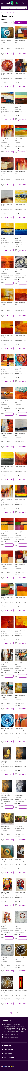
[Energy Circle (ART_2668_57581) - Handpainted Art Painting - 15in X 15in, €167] (7, 851)
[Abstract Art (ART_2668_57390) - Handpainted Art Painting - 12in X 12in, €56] (21, 622)
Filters (20, 22)
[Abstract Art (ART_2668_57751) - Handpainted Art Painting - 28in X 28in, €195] (7, 720)
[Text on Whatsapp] (16, 2)
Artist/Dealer (8, 1057)
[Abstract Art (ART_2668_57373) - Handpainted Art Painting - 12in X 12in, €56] (7, 360)
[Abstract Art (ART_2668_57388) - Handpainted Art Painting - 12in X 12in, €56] (21, 589)
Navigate (7, 1045)
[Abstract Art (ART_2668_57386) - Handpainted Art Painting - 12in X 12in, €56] (21, 557)
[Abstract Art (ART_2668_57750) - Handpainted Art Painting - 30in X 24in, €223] (21, 688)
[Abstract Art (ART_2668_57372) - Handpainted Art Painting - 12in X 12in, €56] (21, 327)
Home (2, 12)
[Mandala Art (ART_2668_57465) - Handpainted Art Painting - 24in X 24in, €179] (7, 982)
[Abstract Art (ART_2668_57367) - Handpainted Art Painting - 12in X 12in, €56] (7, 262)
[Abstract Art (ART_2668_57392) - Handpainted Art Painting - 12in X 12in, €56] (21, 655)
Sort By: (3, 19)
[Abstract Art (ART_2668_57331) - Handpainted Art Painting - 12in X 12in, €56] (21, 131)
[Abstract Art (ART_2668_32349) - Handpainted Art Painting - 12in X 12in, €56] (21, 65)
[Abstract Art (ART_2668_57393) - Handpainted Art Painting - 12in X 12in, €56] (7, 688)
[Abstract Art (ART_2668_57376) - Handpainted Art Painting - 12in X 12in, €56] (21, 393)
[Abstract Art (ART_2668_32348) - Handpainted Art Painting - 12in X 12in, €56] (7, 65)
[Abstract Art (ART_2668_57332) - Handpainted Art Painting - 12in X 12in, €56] (7, 163)
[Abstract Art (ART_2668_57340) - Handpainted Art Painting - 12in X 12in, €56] (21, 229)
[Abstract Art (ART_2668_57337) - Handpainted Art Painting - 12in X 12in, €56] (7, 196)
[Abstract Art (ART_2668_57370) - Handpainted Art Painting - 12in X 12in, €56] (21, 295)
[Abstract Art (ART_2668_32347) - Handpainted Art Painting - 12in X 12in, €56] (21, 32)
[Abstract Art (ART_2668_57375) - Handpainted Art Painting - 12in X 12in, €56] (7, 393)
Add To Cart (9, 53)
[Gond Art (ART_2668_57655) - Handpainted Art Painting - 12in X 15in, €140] (21, 884)
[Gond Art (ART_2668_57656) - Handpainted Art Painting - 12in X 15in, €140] (7, 917)
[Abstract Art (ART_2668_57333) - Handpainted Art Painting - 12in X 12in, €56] (21, 163)
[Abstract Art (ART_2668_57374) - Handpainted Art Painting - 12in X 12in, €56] (21, 360)
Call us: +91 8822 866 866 (11, 1034)
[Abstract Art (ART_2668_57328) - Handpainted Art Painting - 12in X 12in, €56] (7, 98)
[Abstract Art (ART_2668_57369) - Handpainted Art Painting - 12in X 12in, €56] (7, 295)
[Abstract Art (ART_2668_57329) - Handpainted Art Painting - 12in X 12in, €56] (21, 98)
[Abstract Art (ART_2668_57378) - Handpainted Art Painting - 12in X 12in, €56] (21, 425)
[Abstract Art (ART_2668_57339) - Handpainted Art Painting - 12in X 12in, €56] (7, 229)
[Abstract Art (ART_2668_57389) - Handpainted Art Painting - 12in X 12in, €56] (7, 622)
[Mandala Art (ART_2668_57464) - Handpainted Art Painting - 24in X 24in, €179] (21, 950)
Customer (8, 1053)
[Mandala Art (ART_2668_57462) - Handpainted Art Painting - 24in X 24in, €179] (21, 917)
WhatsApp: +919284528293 (11, 1037)
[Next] (17, 1012)
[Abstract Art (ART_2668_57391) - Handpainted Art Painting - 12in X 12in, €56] (7, 655)
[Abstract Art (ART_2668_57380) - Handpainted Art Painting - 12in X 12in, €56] (21, 458)
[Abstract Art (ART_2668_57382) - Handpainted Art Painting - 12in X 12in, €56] (21, 491)
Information (8, 1049)
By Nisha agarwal (4, 44)
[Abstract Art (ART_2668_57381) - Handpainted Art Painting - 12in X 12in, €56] (7, 491)
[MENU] (2, 3)
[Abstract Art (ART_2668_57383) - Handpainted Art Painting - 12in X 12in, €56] (7, 524)
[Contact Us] (20, 2)
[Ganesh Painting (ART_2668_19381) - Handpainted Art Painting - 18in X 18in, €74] (21, 851)
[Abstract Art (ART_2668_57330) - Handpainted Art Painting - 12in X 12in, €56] (7, 131)
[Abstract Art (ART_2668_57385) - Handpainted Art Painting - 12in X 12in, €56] (7, 557)
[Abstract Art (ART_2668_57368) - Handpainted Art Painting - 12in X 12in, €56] (21, 262)
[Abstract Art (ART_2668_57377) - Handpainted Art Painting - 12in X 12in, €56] (7, 425)
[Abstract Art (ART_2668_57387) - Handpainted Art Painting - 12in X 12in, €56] (7, 589)
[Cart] (26, 2)
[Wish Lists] (23, 2)
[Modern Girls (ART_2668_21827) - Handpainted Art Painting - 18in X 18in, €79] (21, 982)
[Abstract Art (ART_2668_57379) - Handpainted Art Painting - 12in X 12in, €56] (7, 458)
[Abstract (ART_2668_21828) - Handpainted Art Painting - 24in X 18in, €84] (7, 32)
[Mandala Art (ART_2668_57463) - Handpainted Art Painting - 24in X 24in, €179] (7, 950)
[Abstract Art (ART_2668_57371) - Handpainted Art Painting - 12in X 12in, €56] (7, 327)
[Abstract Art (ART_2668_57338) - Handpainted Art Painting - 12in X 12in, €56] (21, 196)
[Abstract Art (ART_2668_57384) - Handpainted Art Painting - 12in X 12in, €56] (21, 524)
